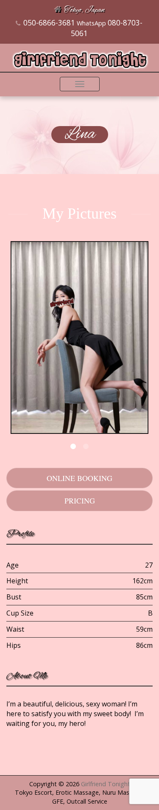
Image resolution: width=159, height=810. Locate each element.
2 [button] (86, 446)
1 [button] (73, 446)
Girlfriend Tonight (105, 784)
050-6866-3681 (49, 23)
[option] (79, 338)
